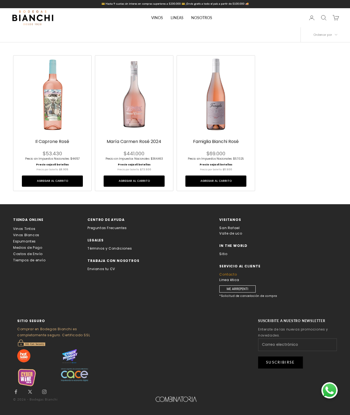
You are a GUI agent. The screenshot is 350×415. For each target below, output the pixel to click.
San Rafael (229, 228)
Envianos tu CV (101, 269)
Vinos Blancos (26, 235)
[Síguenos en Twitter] (30, 391)
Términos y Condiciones (110, 248)
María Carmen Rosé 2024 (134, 142)
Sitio (223, 254)
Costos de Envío (28, 254)
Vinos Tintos (24, 228)
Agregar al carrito (52, 181)
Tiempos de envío (29, 260)
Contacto (228, 274)
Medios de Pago (27, 247)
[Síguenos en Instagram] (44, 391)
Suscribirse (280, 362)
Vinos (157, 17)
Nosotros (201, 17)
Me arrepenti (237, 289)
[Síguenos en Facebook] (16, 391)
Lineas (177, 17)
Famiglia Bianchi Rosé (216, 142)
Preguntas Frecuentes (107, 228)
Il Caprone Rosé (52, 142)
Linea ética (229, 279)
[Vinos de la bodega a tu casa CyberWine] (39, 377)
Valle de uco (230, 233)
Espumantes (24, 241)
